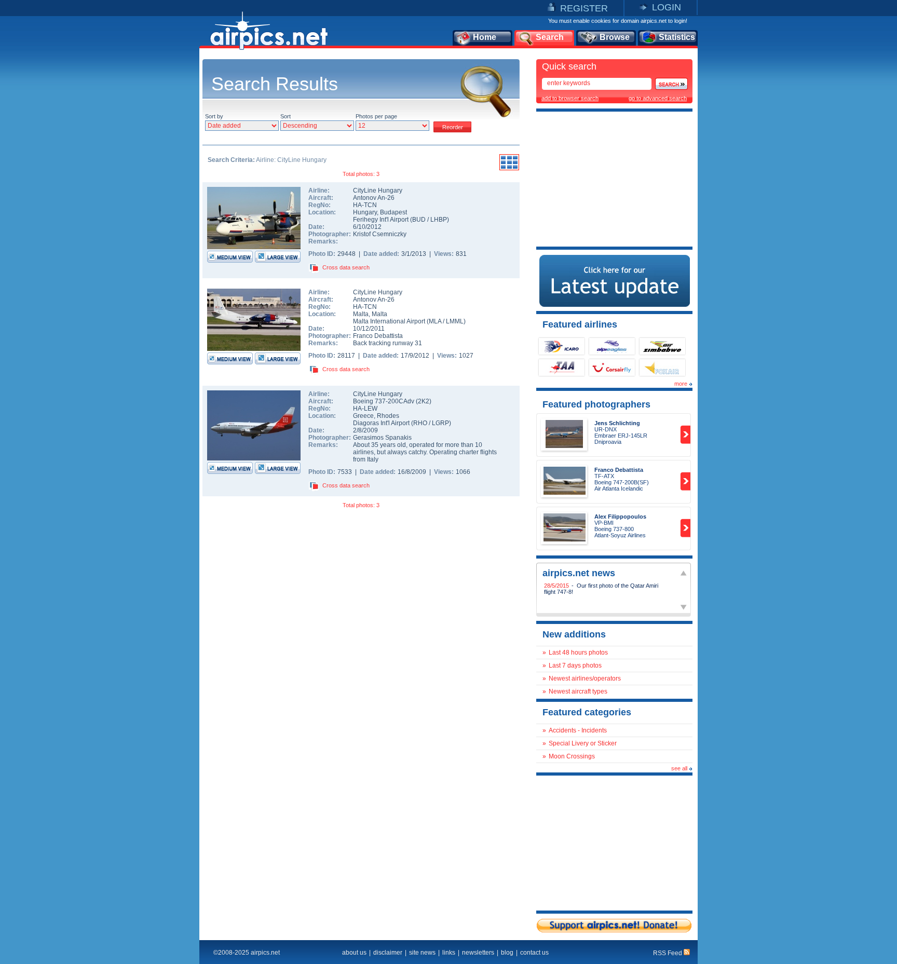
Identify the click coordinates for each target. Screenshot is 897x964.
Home (484, 37)
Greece (363, 415)
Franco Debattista (378, 336)
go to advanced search (658, 98)
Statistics (677, 37)
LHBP (438, 219)
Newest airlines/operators (585, 678)
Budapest (393, 212)
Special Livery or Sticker (583, 743)
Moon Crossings (572, 756)
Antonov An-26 (374, 197)
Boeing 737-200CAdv (384, 401)
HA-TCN (365, 205)
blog (507, 952)
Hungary (365, 212)
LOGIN (666, 7)
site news (422, 952)
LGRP (440, 423)
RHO (420, 423)
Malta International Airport (389, 321)
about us (354, 952)
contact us (534, 952)
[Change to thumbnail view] (509, 168)
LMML (455, 321)
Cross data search (346, 267)
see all (679, 768)
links (448, 952)
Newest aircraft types (578, 691)
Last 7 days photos (575, 665)
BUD (419, 219)
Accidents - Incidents (578, 730)
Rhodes (388, 415)
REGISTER (584, 8)
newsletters (478, 952)
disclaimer (387, 952)
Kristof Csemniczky (379, 234)
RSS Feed (668, 953)
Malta (361, 314)
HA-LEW (365, 408)
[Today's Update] (614, 304)
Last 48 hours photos (578, 652)
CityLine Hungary (377, 190)
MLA (435, 321)
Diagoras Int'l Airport (381, 423)
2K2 (423, 401)
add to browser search (570, 98)
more (680, 384)
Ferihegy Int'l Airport (381, 219)
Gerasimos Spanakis (382, 437)
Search (550, 37)
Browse (615, 37)
